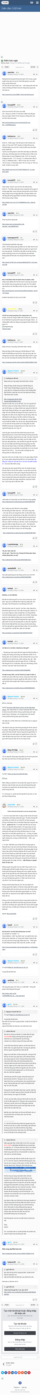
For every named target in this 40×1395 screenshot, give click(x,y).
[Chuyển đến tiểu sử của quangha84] (4, 569)
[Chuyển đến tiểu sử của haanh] (4, 926)
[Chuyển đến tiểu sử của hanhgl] (4, 589)
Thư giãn (27, 63)
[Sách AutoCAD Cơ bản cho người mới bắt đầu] (2, 1378)
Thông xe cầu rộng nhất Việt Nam (17, 774)
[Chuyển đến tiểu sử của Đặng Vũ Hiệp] (4, 751)
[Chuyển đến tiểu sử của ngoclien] (4, 73)
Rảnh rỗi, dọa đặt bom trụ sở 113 (18, 967)
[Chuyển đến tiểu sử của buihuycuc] (4, 137)
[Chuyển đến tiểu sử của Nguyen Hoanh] (4, 372)
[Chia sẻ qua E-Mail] (25, 1372)
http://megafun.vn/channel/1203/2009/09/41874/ (17, 633)
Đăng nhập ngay (20, 1349)
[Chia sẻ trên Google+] (9, 1372)
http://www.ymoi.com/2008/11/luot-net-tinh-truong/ (18, 94)
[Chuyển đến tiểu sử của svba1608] (4, 806)
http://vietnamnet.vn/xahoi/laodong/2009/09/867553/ (19, 533)
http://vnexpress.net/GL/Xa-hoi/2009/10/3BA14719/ (18, 1253)
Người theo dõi (18, 1357)
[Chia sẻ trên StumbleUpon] (22, 1372)
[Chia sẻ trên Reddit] (19, 1372)
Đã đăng (15, 74)
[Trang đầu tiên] (2, 67)
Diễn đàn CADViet (11, 8)
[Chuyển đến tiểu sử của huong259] (4, 106)
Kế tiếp (33, 67)
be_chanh (6, 63)
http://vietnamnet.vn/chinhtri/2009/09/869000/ (16, 670)
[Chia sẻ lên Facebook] (5, 1372)
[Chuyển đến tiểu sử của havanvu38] (4, 1263)
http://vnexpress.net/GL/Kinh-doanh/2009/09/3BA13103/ (19, 362)
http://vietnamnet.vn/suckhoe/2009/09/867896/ (16, 577)
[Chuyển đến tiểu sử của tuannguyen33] (4, 239)
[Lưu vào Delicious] (15, 1372)
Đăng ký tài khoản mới (20, 1333)
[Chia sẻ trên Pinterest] (29, 1372)
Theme (16, 1387)
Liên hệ (24, 1387)
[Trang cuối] (37, 67)
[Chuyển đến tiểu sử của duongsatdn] (4, 310)
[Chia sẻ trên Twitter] (2, 1372)
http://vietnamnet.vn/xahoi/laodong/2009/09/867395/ (18, 502)
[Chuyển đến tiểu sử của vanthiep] (4, 981)
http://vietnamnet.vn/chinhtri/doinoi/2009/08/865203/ (18, 688)
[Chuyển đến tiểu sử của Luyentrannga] (4, 545)
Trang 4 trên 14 (20, 67)
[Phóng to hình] (20, 1169)
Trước (7, 67)
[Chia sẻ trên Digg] (12, 1372)
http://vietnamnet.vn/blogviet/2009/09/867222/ (16, 560)
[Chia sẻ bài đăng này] (36, 74)
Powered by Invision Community (20, 1392)
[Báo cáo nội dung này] (34, 74)
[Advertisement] (20, 33)
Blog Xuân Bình (11, 913)
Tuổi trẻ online (6, 329)
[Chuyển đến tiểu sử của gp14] (4, 1005)
